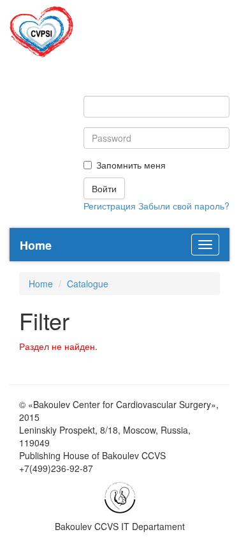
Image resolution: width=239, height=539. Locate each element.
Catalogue (87, 283)
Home (41, 283)
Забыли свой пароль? (183, 205)
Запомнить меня (131, 164)
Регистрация (109, 205)
